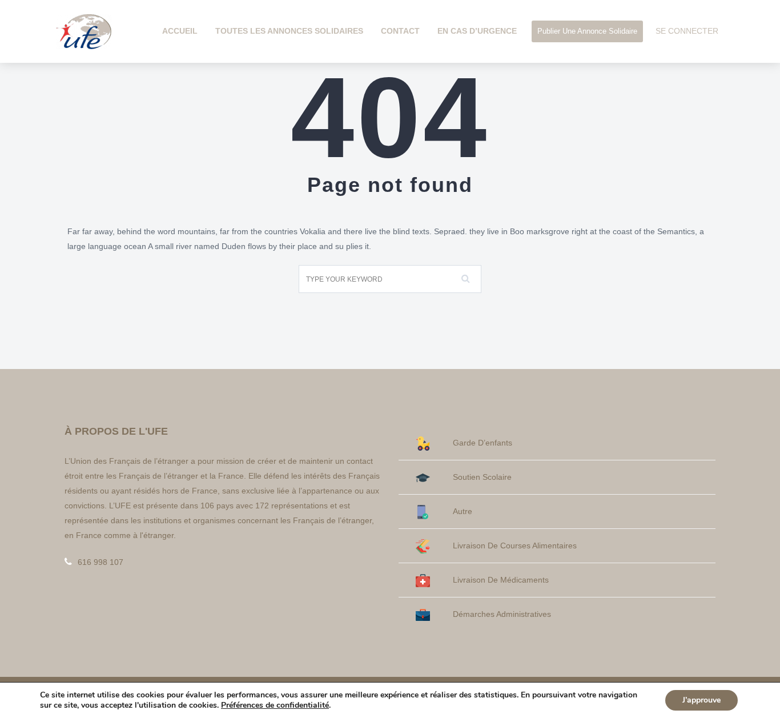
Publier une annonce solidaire (587, 31)
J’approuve (701, 700)
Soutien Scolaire (482, 477)
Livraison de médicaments (501, 579)
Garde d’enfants (482, 442)
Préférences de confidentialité (275, 705)
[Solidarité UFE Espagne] (83, 30)
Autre (462, 511)
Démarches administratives (502, 614)
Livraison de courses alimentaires (515, 545)
